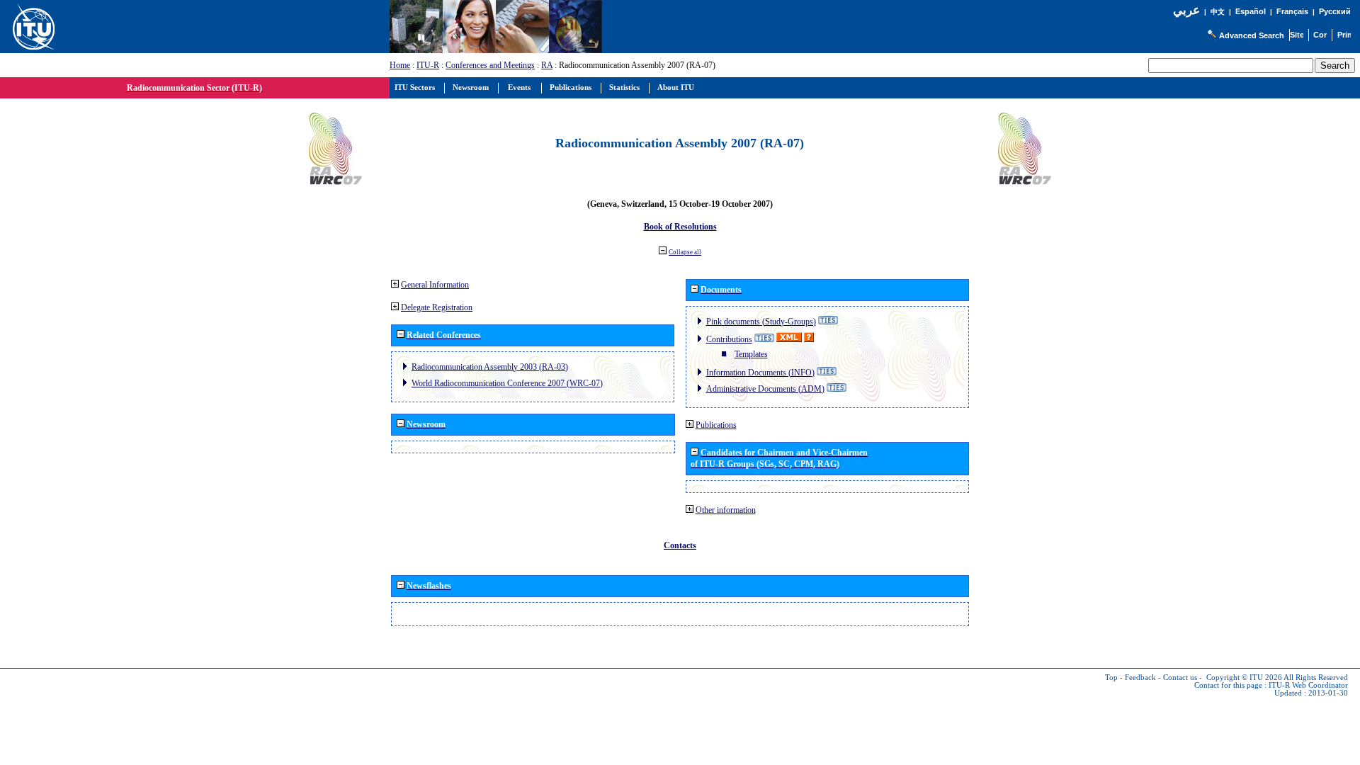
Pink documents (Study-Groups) (761, 322)
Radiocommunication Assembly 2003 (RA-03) (490, 367)
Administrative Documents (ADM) (765, 389)
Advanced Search (1251, 35)
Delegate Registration (436, 307)
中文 (1218, 12)
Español (1250, 11)
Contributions (729, 339)
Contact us (1180, 677)
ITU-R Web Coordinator (1308, 685)
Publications (716, 425)
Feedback (1140, 677)
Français (1292, 11)
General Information (435, 285)
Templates (751, 354)
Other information (726, 510)
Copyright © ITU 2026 (1244, 677)
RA (546, 65)
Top (1111, 677)
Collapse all (685, 252)
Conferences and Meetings (490, 65)
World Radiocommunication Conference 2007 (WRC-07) (507, 383)
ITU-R (427, 65)
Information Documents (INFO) (760, 373)
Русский (1335, 11)
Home (400, 65)
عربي (1186, 10)
